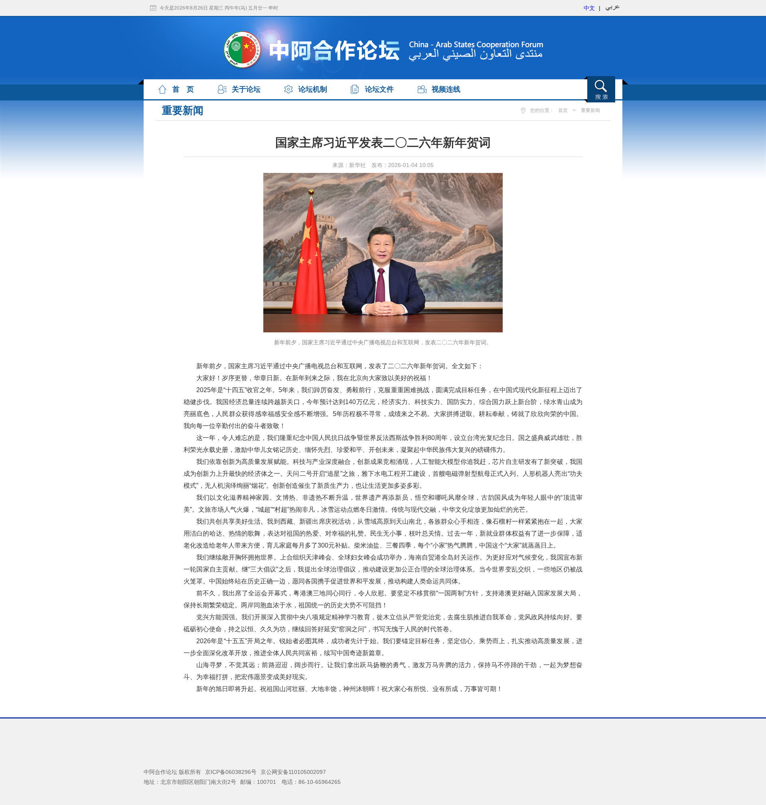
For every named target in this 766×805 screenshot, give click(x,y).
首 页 (183, 89)
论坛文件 (379, 89)
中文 (589, 8)
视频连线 (446, 89)
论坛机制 (312, 89)
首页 (563, 110)
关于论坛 (246, 89)
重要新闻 (590, 110)
